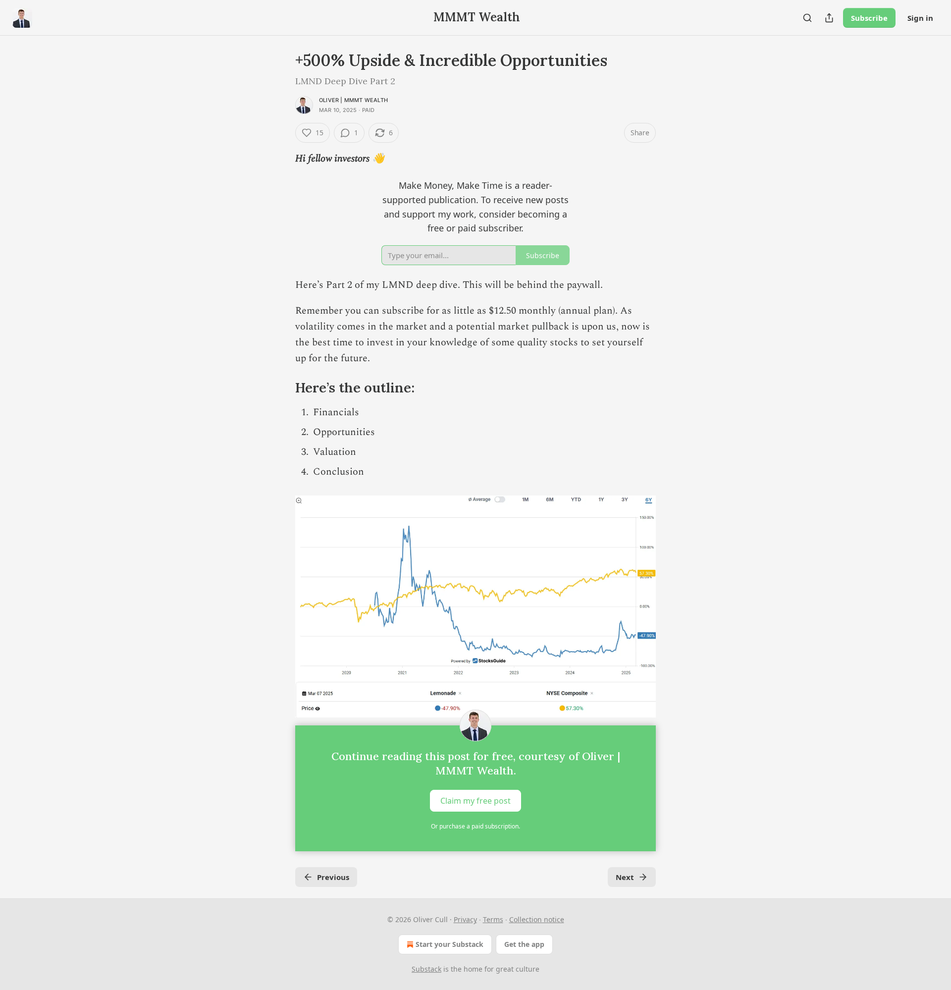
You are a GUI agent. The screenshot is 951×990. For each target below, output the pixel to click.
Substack (426, 969)
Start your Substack (449, 944)
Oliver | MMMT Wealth (353, 100)
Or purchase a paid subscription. (475, 826)
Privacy (465, 919)
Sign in (920, 18)
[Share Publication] (829, 18)
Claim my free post (475, 800)
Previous (333, 877)
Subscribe (869, 18)
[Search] (807, 18)
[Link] (281, 388)
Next (625, 877)
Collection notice (536, 919)
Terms (493, 919)
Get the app (524, 944)
